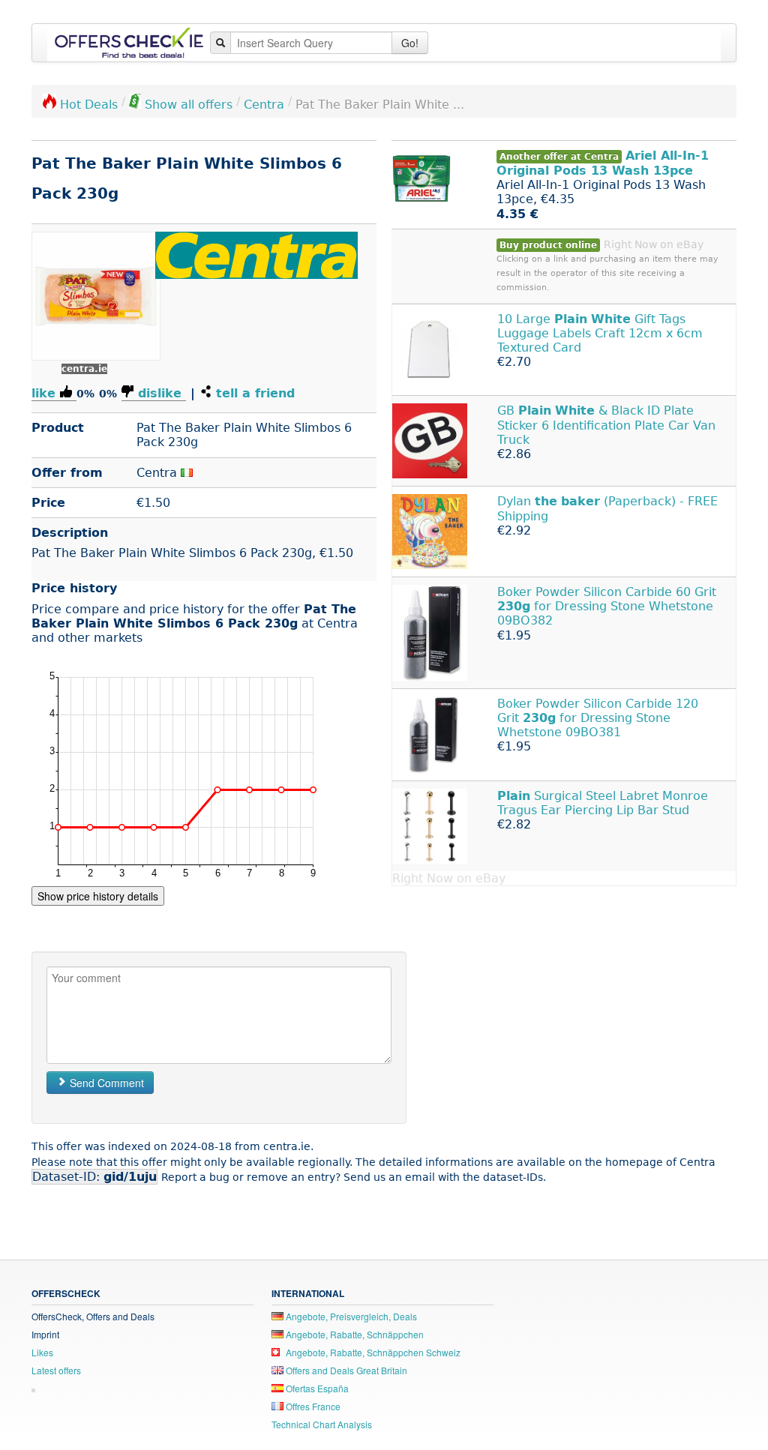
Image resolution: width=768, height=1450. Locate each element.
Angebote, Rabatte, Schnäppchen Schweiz (372, 1352)
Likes (42, 1352)
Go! (409, 42)
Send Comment (105, 1082)
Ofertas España (316, 1388)
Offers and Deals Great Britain (345, 1370)
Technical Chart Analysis (322, 1424)
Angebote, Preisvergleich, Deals (350, 1316)
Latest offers (56, 1370)
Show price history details (98, 895)
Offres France (312, 1406)
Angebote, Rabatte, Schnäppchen (354, 1334)
